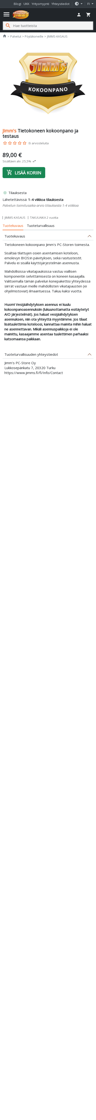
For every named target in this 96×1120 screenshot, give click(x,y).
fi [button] (89, 4)
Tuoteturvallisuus (41, 225)
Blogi (17, 4)
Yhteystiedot (60, 4)
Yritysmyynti (40, 4)
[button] (78, 4)
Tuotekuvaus (13, 225)
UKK (26, 4)
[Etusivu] (21, 14)
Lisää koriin (24, 172)
